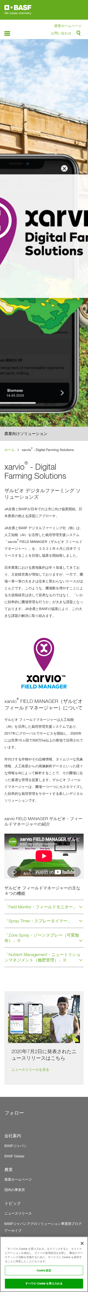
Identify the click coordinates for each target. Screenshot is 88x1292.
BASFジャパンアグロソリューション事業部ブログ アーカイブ (44, 1227)
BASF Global (14, 1156)
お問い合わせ (61, 33)
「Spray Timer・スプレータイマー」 (38, 920)
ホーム (9, 450)
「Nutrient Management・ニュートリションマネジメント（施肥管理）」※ (42, 957)
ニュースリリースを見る (30, 1069)
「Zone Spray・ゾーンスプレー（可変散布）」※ (41, 938)
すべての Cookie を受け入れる (44, 1283)
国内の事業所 (14, 1190)
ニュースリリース (18, 1213)
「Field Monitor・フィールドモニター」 (40, 906)
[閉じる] (82, 1243)
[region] (44, 1264)
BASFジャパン (15, 1146)
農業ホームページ (68, 26)
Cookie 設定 (44, 1270)
